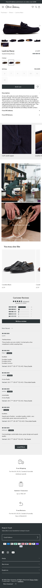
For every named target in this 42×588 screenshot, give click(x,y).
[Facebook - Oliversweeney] (3, 553)
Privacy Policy (34, 580)
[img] (5, 333)
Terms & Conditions (17, 581)
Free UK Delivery (7, 110)
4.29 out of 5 (26, 301)
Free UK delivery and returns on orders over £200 (21, 2)
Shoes (11, 12)
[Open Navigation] (3, 8)
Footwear (4, 12)
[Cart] (39, 7)
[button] (36, 53)
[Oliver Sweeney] (12, 8)
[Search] (36, 7)
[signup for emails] (37, 537)
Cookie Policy (6, 581)
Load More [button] (21, 447)
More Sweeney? (8, 584)
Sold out (18, 87)
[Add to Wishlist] (38, 87)
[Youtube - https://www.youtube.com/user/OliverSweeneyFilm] (13, 553)
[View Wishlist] (33, 7)
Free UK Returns (7, 115)
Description (6, 93)
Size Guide (37, 68)
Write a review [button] (21, 321)
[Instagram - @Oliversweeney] (8, 553)
